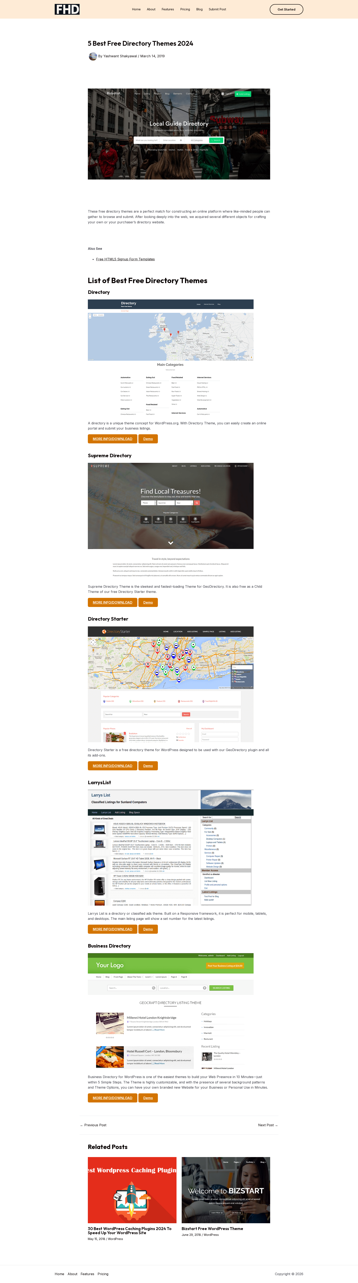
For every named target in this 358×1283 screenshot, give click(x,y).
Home (136, 9)
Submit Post (217, 9)
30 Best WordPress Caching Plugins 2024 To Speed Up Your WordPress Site (130, 1230)
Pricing (185, 9)
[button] (286, 9)
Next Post (268, 1125)
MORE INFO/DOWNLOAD (112, 439)
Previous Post (93, 1125)
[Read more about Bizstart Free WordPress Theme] (226, 1190)
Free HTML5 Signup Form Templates (125, 259)
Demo (148, 439)
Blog (199, 9)
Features (168, 9)
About (151, 9)
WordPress (115, 1239)
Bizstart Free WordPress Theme (212, 1228)
